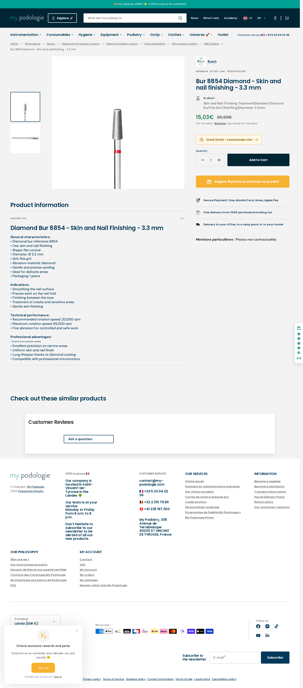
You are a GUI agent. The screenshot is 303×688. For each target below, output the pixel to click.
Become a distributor (269, 486)
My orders (87, 575)
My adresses (89, 580)
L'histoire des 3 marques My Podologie (38, 575)
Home (14, 43)
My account (88, 570)
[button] (286, 18)
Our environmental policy (28, 565)
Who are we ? (19, 559)
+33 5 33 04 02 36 (153, 493)
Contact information (160, 679)
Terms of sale (184, 679)
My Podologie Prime (199, 518)
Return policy (263, 502)
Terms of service (113, 679)
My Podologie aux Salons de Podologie (38, 580)
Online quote (194, 481)
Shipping (220, 123)
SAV (82, 565)
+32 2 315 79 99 (156, 502)
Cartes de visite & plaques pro (207, 497)
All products (32, 43)
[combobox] (135, 18)
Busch (51, 43)
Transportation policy (270, 492)
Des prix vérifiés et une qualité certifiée (38, 570)
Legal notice (202, 679)
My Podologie (35, 486)
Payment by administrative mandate (212, 486)
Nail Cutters (211, 43)
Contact (86, 559)
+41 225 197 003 (157, 509)
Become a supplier (267, 481)
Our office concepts (199, 492)
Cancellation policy (224, 679)
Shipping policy (136, 679)
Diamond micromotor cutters (81, 43)
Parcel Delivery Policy (269, 497)
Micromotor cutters (184, 43)
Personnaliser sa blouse (202, 507)
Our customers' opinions (271, 507)
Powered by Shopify (31, 491)
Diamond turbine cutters (122, 43)
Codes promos (195, 502)
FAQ (13, 585)
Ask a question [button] (80, 439)
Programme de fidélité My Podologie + (213, 512)
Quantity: (202, 151)
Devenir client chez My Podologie (103, 585)
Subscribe (275, 657)
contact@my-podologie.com (152, 482)
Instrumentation (155, 43)
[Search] (181, 18)
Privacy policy (92, 679)
